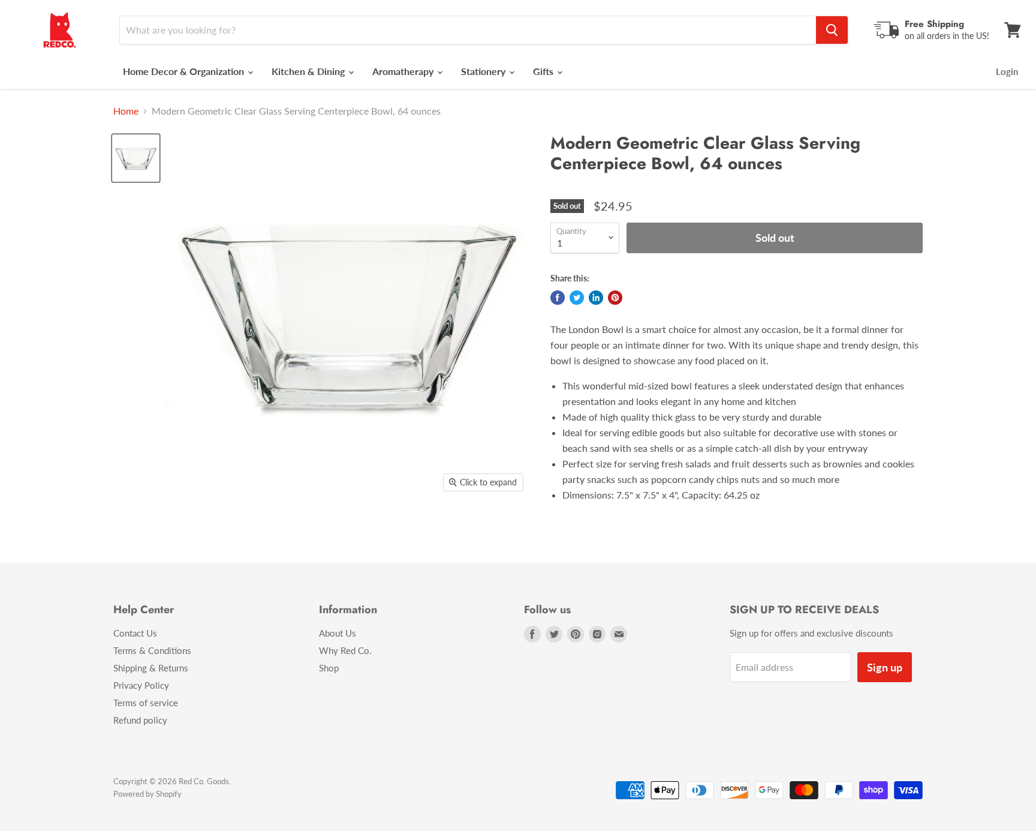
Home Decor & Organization (184, 71)
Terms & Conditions (152, 650)
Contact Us (135, 633)
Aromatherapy (404, 71)
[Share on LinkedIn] (596, 297)
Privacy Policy (141, 685)
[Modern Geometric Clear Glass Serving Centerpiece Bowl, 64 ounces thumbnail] (135, 158)
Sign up (884, 667)
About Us (337, 633)
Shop (329, 667)
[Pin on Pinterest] (615, 297)
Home (125, 111)
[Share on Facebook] (557, 297)
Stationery (484, 71)
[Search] (832, 30)
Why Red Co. (345, 650)
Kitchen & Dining (309, 71)
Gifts (544, 71)
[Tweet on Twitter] (577, 297)
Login (1007, 71)
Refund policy (140, 720)
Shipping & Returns (150, 667)
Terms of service (145, 702)
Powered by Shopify (147, 794)
